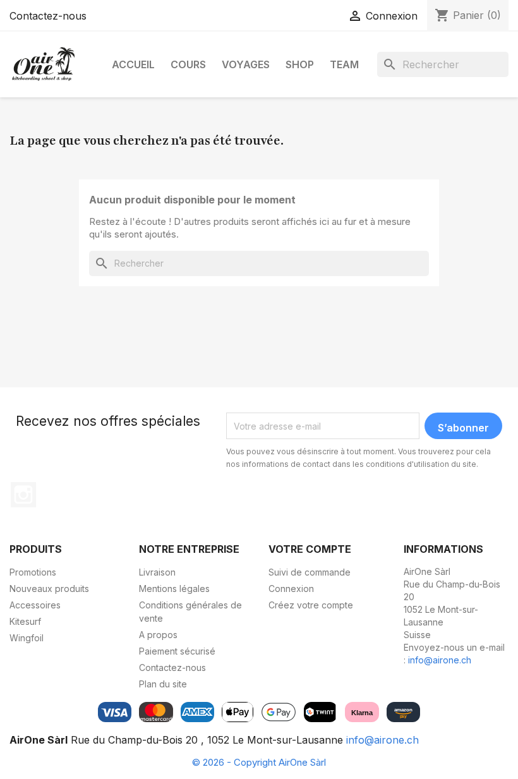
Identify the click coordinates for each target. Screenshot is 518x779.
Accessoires (60, 153)
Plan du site (163, 684)
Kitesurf (25, 621)
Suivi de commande (309, 572)
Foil (35, 212)
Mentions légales (174, 588)
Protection (248, 205)
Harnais (242, 147)
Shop (300, 64)
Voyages (246, 64)
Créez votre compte (310, 605)
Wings (164, 127)
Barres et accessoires (73, 192)
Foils (160, 166)
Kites (38, 172)
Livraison (157, 572)
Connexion (291, 588)
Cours (188, 64)
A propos (158, 634)
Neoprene (248, 127)
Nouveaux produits (49, 588)
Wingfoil (26, 637)
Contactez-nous (48, 15)
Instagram (23, 494)
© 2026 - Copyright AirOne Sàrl (259, 762)
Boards (43, 127)
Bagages (246, 166)
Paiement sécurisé (177, 651)
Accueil (133, 64)
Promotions (32, 572)
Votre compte (309, 549)
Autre (238, 186)
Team (344, 64)
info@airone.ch (439, 660)
